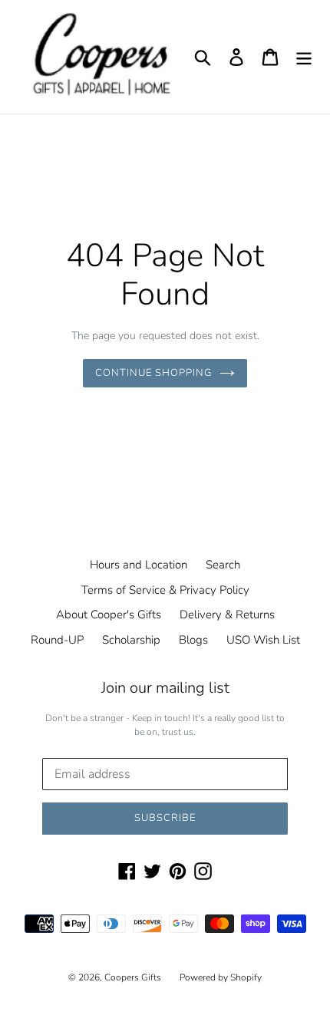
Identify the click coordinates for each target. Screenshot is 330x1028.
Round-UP (57, 639)
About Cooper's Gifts (108, 614)
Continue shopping (154, 373)
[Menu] (304, 57)
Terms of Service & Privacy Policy (165, 590)
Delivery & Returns (227, 614)
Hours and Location (138, 564)
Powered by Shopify (221, 977)
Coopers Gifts (132, 977)
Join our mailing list (165, 688)
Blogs (193, 639)
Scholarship (131, 639)
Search (223, 564)
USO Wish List (263, 639)
